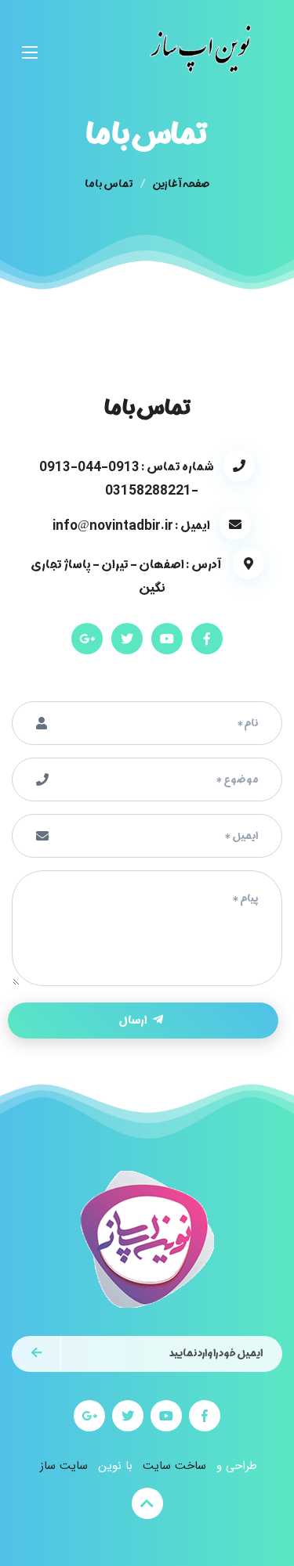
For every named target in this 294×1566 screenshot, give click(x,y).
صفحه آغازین (180, 184)
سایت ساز (64, 1465)
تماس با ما (109, 184)
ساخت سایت (172, 1465)
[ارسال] (36, 1354)
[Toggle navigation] (30, 43)
